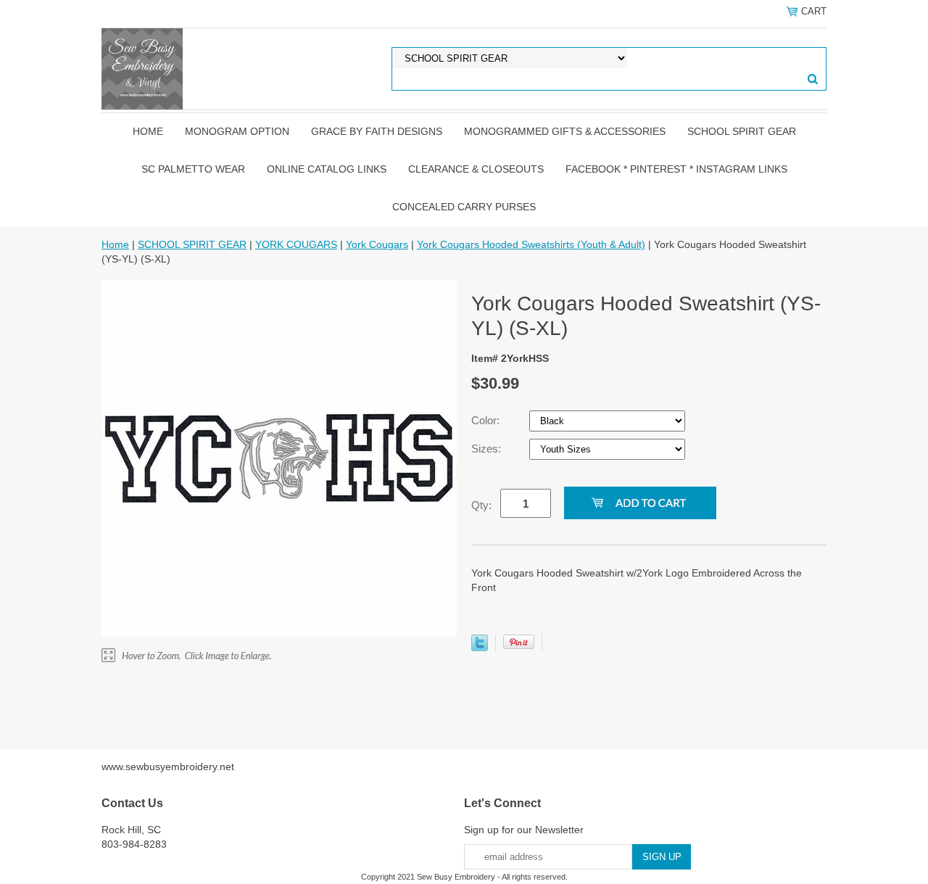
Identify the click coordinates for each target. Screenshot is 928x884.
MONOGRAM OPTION (237, 131)
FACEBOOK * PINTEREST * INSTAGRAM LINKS (676, 169)
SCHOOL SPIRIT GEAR (741, 131)
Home (148, 131)
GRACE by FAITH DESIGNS (376, 131)
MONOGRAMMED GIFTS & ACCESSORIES (565, 131)
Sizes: (487, 448)
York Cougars (377, 244)
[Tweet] (479, 647)
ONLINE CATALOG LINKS (326, 169)
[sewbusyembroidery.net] (142, 68)
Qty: (481, 505)
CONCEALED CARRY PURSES (464, 206)
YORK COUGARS (296, 244)
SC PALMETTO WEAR (193, 169)
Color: (486, 420)
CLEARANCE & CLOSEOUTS (476, 169)
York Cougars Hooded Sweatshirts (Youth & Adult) (531, 244)
